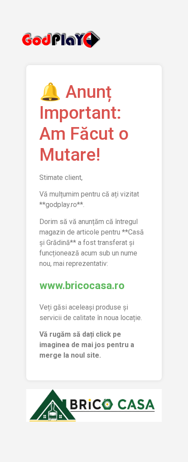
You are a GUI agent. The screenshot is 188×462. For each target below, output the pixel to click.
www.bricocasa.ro (82, 285)
